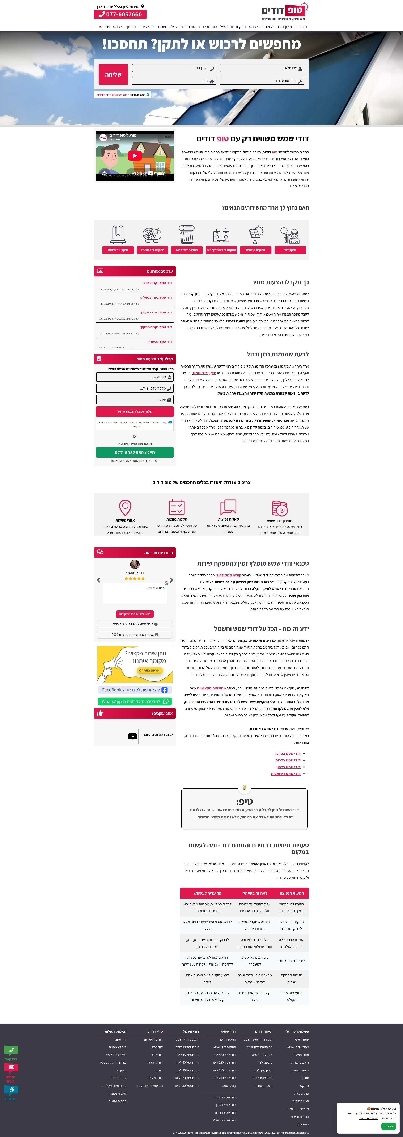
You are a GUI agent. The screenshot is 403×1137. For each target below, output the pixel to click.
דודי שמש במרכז (288, 753)
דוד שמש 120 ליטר (224, 1062)
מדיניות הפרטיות (118, 422)
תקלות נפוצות (190, 26)
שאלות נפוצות (167, 26)
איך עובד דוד (118, 1078)
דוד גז (159, 1070)
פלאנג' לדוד (264, 1062)
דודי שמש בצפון (289, 766)
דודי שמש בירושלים (286, 773)
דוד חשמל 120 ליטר (186, 1078)
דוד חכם (157, 1047)
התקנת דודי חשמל (233, 26)
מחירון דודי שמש (124, 26)
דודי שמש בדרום (288, 760)
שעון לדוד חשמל (261, 1055)
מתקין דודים (228, 1039)
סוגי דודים (210, 26)
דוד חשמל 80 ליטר (187, 1070)
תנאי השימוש (120, 94)
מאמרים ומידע (299, 1070)
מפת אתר (303, 1124)
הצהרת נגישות (300, 1116)
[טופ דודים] (285, 12)
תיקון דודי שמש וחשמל (258, 1039)
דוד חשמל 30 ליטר (187, 1047)
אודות (305, 1078)
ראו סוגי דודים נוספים (149, 1086)
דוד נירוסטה (155, 1062)
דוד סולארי (156, 1078)
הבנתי (389, 1126)
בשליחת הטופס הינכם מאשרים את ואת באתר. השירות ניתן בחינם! (133, 424)
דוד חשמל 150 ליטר (186, 1086)
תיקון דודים (284, 26)
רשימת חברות (300, 1062)
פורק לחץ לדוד (263, 1070)
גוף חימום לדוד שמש (259, 1047)
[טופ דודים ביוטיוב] (133, 736)
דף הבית (301, 26)
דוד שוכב (157, 1055)
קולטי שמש (229, 1086)
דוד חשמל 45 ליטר (187, 1055)
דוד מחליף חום (153, 1039)
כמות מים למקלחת (114, 1086)
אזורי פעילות (301, 1055)
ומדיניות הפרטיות (105, 94)
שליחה (113, 74)
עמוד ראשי (302, 1039)
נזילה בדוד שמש (116, 1055)
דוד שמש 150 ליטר (224, 1070)
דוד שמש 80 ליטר (225, 1055)
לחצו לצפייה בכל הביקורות (134, 614)
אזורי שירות (147, 26)
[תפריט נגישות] (11, 1090)
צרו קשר (104, 26)
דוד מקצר (120, 1039)
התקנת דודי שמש (261, 26)
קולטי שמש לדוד (228, 575)
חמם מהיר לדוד (262, 1078)
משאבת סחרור (263, 1086)
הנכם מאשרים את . (121, 94)
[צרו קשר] (11, 1050)
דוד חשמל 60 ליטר (187, 1062)
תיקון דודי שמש (204, 372)
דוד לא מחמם (117, 1047)
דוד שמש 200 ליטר (224, 1078)
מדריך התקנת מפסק (113, 1062)
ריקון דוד (120, 1070)
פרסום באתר (301, 1093)
